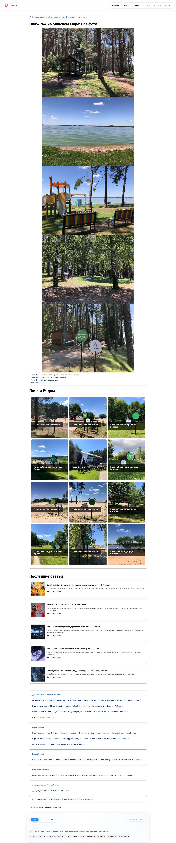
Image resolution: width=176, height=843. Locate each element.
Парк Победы (52, 733)
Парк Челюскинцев (68, 733)
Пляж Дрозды (105, 760)
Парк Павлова (54, 739)
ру (35, 819)
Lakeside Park (117, 733)
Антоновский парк (39, 744)
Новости (157, 5)
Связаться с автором (137, 820)
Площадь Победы (114, 706)
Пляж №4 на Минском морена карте (45, 380)
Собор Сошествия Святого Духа (45, 712)
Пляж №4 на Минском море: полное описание (48, 377)
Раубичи (54, 791)
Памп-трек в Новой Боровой (120, 775)
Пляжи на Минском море (42, 760)
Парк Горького (38, 733)
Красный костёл (74, 700)
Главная (115, 5)
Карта (167, 5)
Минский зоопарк (120, 739)
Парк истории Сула (39, 706)
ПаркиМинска (38, 727)
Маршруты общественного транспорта (45, 807)
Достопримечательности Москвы (45, 799)
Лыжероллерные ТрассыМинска (45, 785)
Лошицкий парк (103, 733)
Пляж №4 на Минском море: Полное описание (59, 17)
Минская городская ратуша (71, 712)
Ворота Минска (90, 700)
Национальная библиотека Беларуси (112, 712)
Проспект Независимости (93, 706)
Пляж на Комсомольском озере (126, 760)
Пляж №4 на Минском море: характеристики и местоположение (55, 375)
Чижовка (63, 791)
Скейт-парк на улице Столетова (93, 775)
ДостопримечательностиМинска (46, 695)
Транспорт (127, 5)
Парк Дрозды (131, 733)
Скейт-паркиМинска (40, 769)
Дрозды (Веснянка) (40, 791)
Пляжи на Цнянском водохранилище (69, 760)
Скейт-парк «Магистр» (69, 775)
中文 (52, 819)
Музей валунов (104, 739)
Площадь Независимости (42, 718)
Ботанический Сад (86, 733)
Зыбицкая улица (132, 700)
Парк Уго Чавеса (38, 739)
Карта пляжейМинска (39, 382)
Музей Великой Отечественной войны (65, 706)
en (44, 820)
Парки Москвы (68, 799)
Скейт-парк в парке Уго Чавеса (44, 775)
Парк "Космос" (89, 739)
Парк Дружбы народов (72, 739)
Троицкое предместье (56, 700)
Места (137, 5)
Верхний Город (38, 700)
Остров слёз (90, 712)
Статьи (147, 5)
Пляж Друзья (92, 760)
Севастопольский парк (59, 744)
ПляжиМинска (38, 754)
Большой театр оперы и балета (111, 700)
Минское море (76, 744)
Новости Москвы (84, 799)
